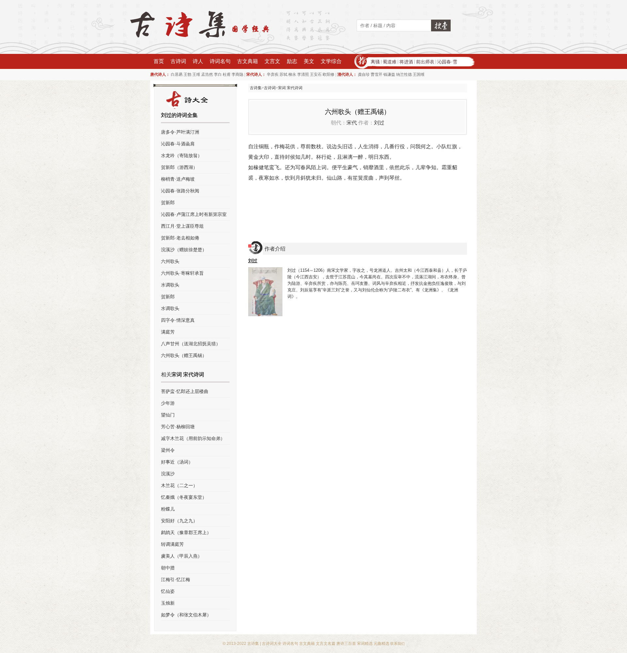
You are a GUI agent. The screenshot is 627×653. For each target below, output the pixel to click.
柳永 (292, 74)
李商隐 (237, 74)
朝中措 (168, 567)
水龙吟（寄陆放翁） (181, 155)
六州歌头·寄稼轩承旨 (182, 273)
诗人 (198, 61)
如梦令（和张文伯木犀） (186, 614)
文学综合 (331, 61)
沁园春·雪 (447, 61)
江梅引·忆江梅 (175, 579)
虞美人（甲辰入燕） (181, 556)
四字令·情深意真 (178, 320)
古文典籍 (247, 61)
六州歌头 (170, 261)
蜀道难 (389, 61)
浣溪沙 (168, 473)
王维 (196, 74)
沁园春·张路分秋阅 (180, 190)
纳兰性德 (404, 74)
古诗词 (178, 61)
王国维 (419, 74)
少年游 (168, 403)
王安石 (316, 74)
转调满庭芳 (172, 544)
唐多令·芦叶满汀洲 (180, 132)
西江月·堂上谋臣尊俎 (182, 226)
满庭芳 (168, 332)
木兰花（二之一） (179, 485)
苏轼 (283, 74)
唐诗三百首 (346, 643)
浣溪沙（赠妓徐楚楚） (184, 249)
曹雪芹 (376, 74)
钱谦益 (389, 74)
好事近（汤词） (177, 462)
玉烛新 (168, 603)
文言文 (272, 61)
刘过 (379, 122)
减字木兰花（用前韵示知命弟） (193, 438)
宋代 (351, 122)
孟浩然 (207, 74)
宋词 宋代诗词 (290, 88)
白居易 (177, 74)
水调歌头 (170, 284)
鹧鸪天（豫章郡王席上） (186, 532)
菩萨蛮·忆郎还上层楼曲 (184, 391)
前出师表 (425, 61)
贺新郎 (168, 202)
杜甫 (227, 74)
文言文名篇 (325, 643)
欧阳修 (328, 74)
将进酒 (406, 61)
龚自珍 (364, 74)
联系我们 (397, 643)
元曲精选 (381, 643)
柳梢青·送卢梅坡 (178, 179)
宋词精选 (365, 643)
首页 (158, 61)
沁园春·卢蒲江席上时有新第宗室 (194, 214)
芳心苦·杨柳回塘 (178, 426)
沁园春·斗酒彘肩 (178, 143)
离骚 (375, 61)
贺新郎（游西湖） (179, 167)
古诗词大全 (271, 643)
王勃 (187, 74)
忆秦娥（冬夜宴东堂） (184, 497)
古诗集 (256, 88)
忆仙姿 (168, 591)
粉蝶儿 (168, 509)
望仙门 (168, 414)
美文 (309, 61)
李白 (218, 74)
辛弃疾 (273, 74)
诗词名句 (220, 61)
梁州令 (168, 450)
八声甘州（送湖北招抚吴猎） (190, 343)
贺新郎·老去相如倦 (180, 237)
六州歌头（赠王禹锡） (184, 355)
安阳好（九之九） (179, 520)
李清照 (303, 74)
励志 (292, 61)
